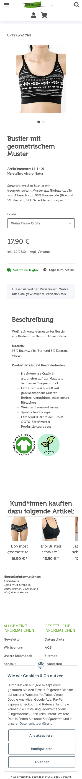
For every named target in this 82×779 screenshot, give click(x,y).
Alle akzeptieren (41, 735)
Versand (43, 252)
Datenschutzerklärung (36, 723)
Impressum (53, 664)
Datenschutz (54, 639)
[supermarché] (33, 5)
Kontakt (10, 664)
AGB (48, 648)
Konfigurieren (42, 749)
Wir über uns (13, 648)
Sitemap (51, 656)
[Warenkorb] (44, 15)
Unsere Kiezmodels (18, 656)
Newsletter (12, 639)
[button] (78, 5)
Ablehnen (41, 762)
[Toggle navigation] (6, 3)
